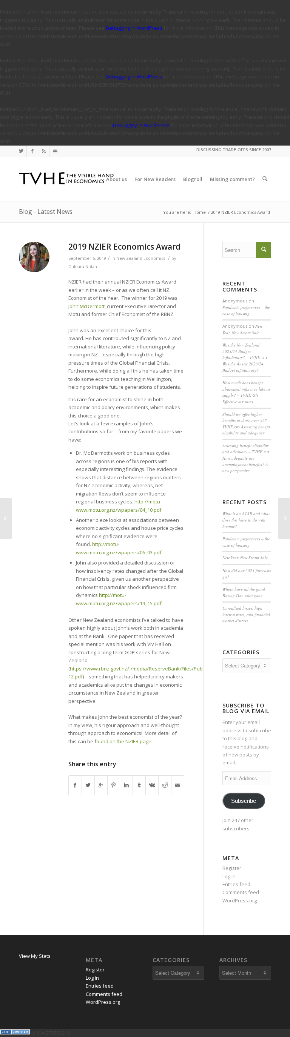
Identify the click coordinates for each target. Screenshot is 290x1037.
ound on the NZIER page (123, 741)
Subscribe (243, 801)
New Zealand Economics (140, 258)
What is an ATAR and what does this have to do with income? (246, 520)
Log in (229, 876)
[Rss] (43, 151)
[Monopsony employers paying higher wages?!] (6, 518)
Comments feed (240, 892)
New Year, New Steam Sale (242, 329)
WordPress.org (239, 900)
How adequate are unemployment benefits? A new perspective (245, 464)
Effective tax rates (237, 401)
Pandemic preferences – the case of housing (246, 310)
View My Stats (35, 956)
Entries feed (236, 884)
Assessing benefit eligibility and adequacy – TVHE (245, 449)
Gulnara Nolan (82, 266)
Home (199, 212)
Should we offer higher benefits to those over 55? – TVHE (246, 420)
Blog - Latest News (45, 211)
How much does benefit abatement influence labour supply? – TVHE (246, 389)
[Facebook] (32, 151)
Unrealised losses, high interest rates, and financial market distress (246, 614)
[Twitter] (20, 151)
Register (231, 868)
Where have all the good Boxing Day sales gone (243, 592)
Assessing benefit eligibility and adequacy (246, 430)
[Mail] (55, 151)
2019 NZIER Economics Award (124, 246)
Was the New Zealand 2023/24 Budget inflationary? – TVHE (241, 351)
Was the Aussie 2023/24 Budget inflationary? (243, 367)
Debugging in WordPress (134, 28)
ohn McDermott (87, 306)
